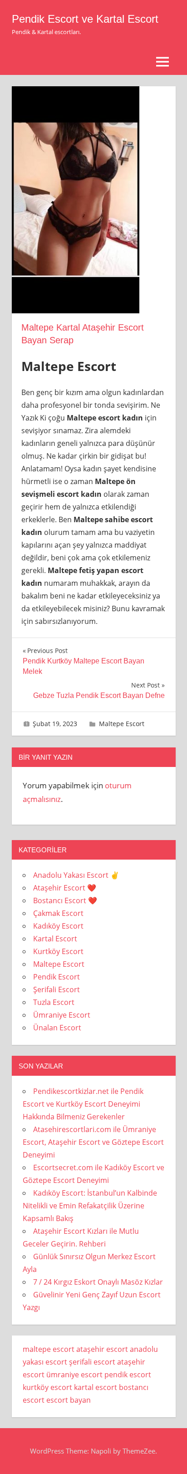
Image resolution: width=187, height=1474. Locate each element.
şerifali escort (92, 1362)
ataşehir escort (102, 1349)
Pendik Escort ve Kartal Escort (85, 19)
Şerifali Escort (56, 989)
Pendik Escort (56, 977)
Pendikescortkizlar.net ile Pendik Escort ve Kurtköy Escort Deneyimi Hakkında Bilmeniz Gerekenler (83, 1104)
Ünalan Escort (57, 1028)
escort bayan (68, 1400)
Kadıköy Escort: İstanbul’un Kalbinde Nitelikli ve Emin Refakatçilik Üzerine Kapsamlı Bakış (90, 1205)
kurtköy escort (47, 1387)
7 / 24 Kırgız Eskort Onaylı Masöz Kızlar (98, 1282)
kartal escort (95, 1387)
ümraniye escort (74, 1375)
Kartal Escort (55, 939)
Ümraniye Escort (61, 1015)
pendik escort (127, 1375)
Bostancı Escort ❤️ (65, 900)
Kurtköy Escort (58, 951)
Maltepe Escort (121, 723)
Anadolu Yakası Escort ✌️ (76, 875)
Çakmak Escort (58, 913)
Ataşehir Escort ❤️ (64, 888)
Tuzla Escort (53, 1002)
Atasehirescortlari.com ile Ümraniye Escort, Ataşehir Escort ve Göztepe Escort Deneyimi (93, 1142)
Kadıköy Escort (58, 926)
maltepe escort (48, 1349)
